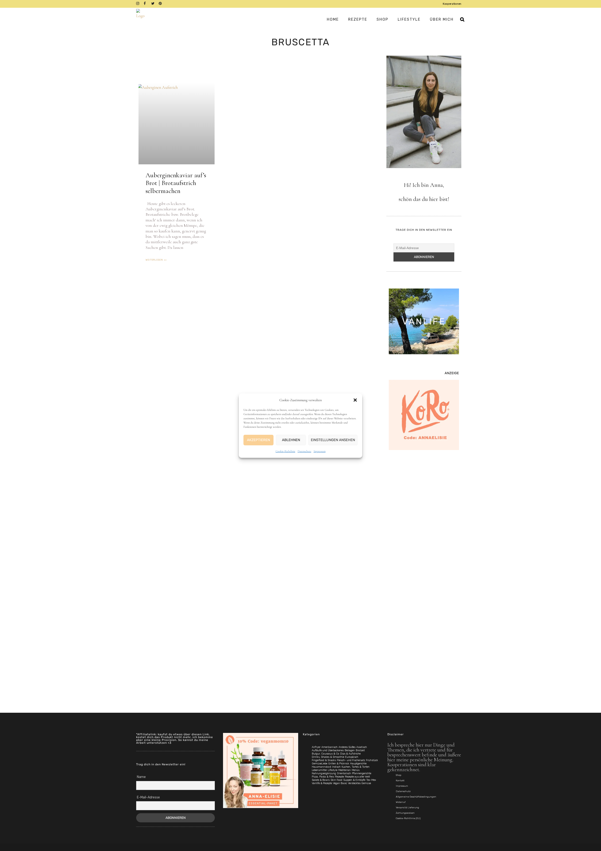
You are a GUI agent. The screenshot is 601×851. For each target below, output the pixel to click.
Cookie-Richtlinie (285, 451)
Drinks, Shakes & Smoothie (328, 757)
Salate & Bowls (321, 780)
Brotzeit (360, 750)
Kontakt (400, 780)
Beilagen (350, 750)
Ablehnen (291, 440)
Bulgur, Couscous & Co (325, 753)
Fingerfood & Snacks (324, 760)
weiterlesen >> (156, 259)
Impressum (320, 451)
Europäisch (351, 757)
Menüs (355, 770)
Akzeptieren (258, 440)
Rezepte (339, 776)
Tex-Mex (371, 780)
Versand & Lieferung (407, 807)
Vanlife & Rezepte (322, 783)
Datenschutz (304, 451)
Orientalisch (344, 773)
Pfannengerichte (361, 773)
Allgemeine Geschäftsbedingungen (416, 796)
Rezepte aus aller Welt (357, 776)
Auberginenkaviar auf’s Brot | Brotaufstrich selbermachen (176, 183)
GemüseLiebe (319, 763)
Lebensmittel (319, 770)
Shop (398, 775)
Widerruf (401, 802)
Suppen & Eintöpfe (354, 780)
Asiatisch (361, 747)
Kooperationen (452, 3)
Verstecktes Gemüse (359, 783)
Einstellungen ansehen (333, 440)
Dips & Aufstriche (350, 753)
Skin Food (336, 780)
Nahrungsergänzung (324, 773)
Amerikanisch (329, 747)
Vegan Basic (340, 783)
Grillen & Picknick (338, 763)
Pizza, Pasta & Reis (323, 776)
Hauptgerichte (358, 763)
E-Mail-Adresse (148, 797)
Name (141, 777)
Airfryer (316, 747)
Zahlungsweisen (405, 813)
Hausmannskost (321, 766)
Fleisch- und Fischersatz (351, 760)
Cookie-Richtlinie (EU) (408, 818)
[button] (355, 400)
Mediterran (344, 770)
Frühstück (372, 760)
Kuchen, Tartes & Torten (356, 766)
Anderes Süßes (347, 747)
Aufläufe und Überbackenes (328, 750)
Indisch (336, 766)
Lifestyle (332, 770)
